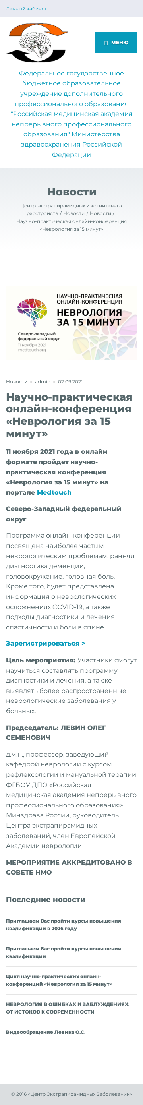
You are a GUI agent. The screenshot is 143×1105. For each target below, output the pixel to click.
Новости (16, 382)
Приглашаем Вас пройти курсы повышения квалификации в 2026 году (63, 925)
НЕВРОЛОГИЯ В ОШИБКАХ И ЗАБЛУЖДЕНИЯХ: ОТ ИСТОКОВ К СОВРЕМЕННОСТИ (67, 1008)
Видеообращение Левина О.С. (45, 1032)
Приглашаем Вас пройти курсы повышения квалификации (63, 953)
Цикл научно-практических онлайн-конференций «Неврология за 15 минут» (59, 980)
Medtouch (54, 492)
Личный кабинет (26, 9)
